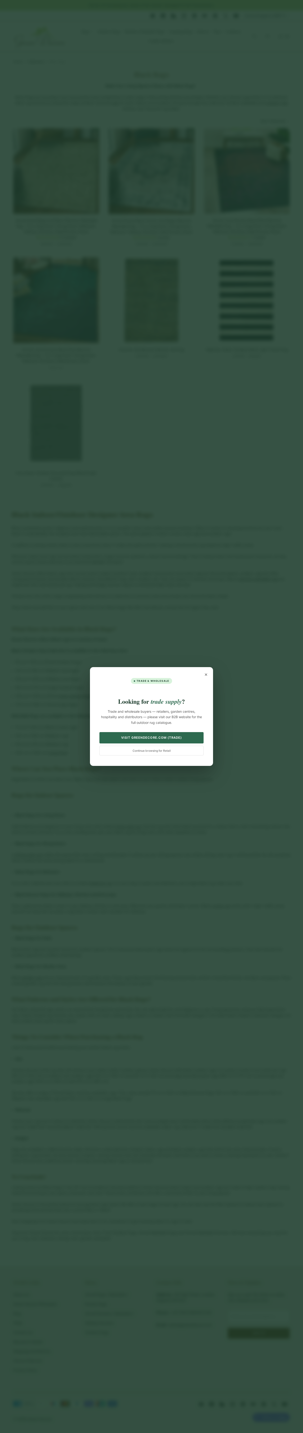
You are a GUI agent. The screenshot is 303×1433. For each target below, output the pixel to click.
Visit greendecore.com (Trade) (151, 737)
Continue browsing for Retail (152, 750)
